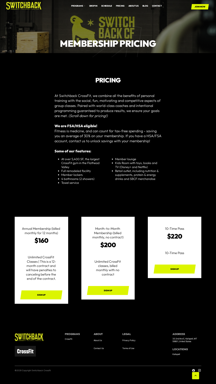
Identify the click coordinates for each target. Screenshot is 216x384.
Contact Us (99, 348)
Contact (157, 6)
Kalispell (176, 354)
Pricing (120, 6)
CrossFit (68, 339)
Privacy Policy (129, 340)
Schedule (106, 6)
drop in (93, 6)
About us (133, 6)
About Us (98, 340)
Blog (145, 6)
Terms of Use (128, 348)
